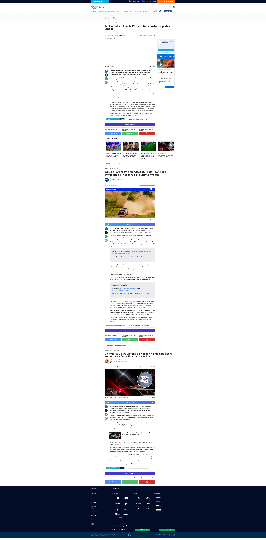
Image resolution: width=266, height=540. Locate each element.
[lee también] (115, 435)
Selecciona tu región (98, 1)
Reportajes (94, 520)
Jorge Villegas (117, 364)
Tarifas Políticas (95, 529)
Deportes (119, 11)
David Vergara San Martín (116, 359)
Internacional (106, 11)
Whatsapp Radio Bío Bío (168, 529)
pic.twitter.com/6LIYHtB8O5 (120, 290)
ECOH (116, 415)
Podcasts (93, 11)
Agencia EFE (112, 178)
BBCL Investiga (138, 11)
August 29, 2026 (144, 257)
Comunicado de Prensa (112, 32)
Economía (113, 11)
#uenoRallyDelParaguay (143, 251)
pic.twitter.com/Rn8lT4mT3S (120, 253)
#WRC (133, 251)
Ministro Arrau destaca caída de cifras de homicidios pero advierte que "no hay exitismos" (138, 433)
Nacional (99, 11)
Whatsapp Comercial (143, 529)
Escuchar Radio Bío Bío (166, 1)
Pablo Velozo (114, 183)
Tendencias (125, 11)
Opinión (131, 11)
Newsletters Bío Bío (135, 1)
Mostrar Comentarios (130, 124)
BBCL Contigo (146, 11)
